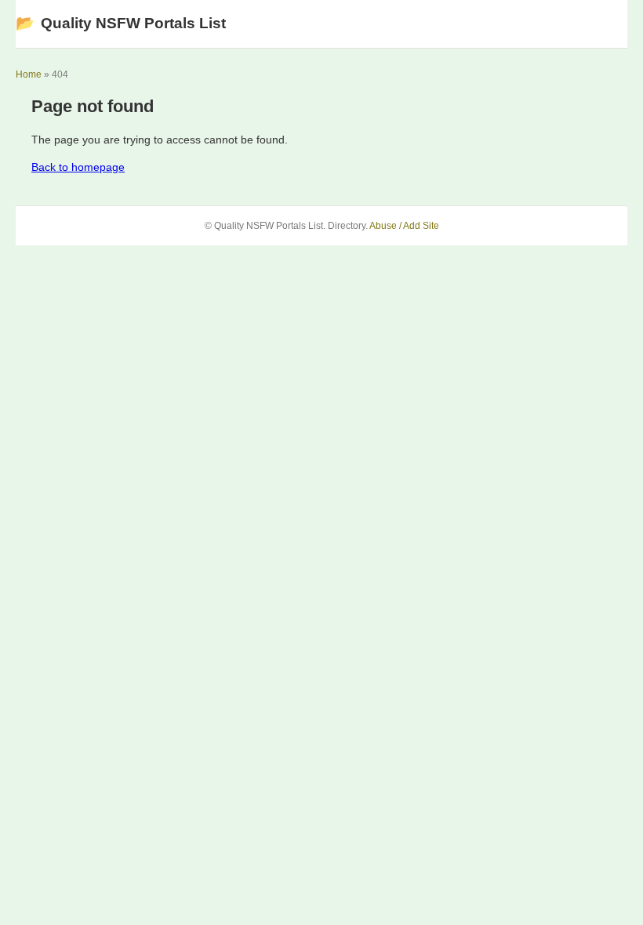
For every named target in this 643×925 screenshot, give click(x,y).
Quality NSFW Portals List (121, 23)
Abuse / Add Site (404, 225)
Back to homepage (78, 167)
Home (29, 74)
